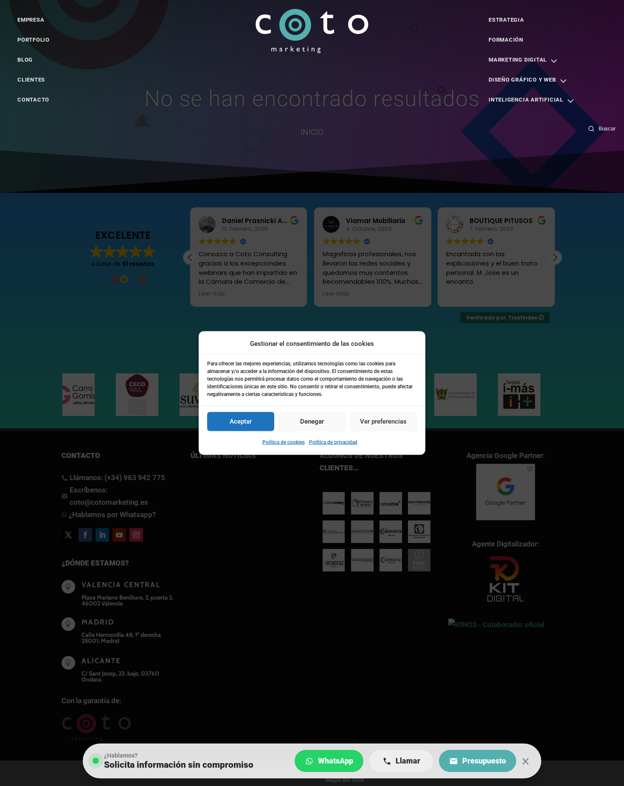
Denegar (312, 421)
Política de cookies (283, 442)
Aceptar (241, 421)
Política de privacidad (333, 442)
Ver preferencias (383, 421)
